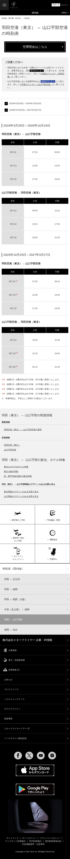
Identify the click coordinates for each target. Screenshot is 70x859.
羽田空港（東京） (12, 445)
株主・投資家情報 (16, 660)
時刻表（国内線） (13, 568)
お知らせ (8, 679)
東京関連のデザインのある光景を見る (21, 491)
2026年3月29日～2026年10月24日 (25, 103)
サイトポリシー (29, 838)
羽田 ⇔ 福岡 (11, 589)
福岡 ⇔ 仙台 (11, 629)
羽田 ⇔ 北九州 (12, 579)
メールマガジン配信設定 (15, 738)
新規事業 (8, 718)
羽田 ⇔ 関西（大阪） (15, 599)
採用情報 (12, 670)
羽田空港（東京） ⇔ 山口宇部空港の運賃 (23, 429)
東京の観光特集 (11, 471)
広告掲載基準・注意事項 (33, 844)
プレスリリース (11, 689)
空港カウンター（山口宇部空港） (37, 84)
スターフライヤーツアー (15, 728)
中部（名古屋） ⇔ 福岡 (16, 609)
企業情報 (12, 650)
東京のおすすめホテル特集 (16, 467)
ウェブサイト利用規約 (15, 841)
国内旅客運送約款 (53, 841)
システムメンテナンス (14, 699)
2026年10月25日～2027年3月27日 (25, 110)
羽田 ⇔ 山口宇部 (13, 619)
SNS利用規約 (35, 841)
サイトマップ (12, 838)
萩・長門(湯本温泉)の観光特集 (18, 476)
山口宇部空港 (10, 450)
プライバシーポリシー (50, 838)
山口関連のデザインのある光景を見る (21, 496)
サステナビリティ (12, 709)
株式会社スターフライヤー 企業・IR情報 (27, 640)
